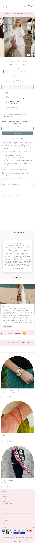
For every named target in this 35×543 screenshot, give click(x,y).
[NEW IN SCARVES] (17, 462)
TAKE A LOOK (8, 396)
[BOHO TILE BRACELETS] (17, 372)
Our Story (4, 518)
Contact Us (4, 515)
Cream (7, 71)
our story (8, 326)
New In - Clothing (23, 61)
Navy (27, 71)
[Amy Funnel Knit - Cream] (2, 224)
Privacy (3, 508)
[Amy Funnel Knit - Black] (6, 224)
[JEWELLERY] (17, 417)
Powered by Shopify (17, 541)
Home (8, 61)
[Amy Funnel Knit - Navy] (8, 224)
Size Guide (4, 496)
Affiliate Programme (6, 503)
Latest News (4, 520)
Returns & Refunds (6, 494)
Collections (14, 61)
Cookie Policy (5, 510)
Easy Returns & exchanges (17, 98)
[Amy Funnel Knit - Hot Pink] (4, 224)
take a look (8, 486)
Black (21, 71)
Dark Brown (17, 75)
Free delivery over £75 (16, 93)
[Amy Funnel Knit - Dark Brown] (10, 224)
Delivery (3, 491)
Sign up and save (7, 527)
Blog (2, 523)
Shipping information (11, 184)
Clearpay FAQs (5, 501)
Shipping (15, 81)
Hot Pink (14, 71)
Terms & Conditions (6, 506)
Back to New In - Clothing (18, 342)
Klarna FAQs (4, 498)
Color (17, 68)
